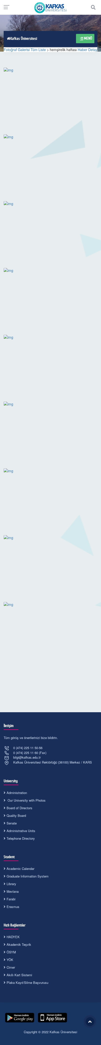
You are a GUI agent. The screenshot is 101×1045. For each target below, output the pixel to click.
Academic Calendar (20, 868)
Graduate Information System (28, 876)
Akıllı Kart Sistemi (19, 975)
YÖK (10, 959)
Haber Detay (87, 49)
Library (11, 883)
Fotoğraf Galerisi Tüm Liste (25, 49)
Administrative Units (21, 830)
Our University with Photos (26, 800)
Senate (12, 823)
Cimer (11, 967)
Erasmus (13, 906)
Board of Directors (19, 808)
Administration (17, 792)
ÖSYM (11, 952)
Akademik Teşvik (19, 944)
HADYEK (13, 936)
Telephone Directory (21, 838)
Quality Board (16, 815)
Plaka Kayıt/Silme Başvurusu (27, 982)
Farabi (11, 899)
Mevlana (13, 891)
